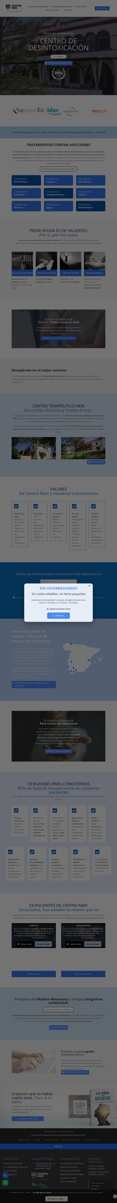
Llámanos (59, 615)
